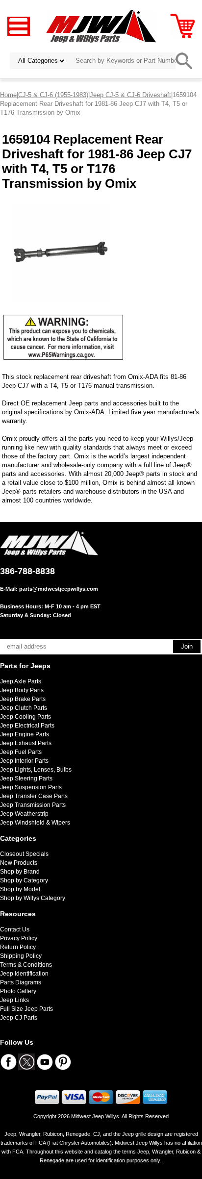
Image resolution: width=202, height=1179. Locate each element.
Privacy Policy (18, 938)
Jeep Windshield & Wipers (35, 822)
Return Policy (18, 947)
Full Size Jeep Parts (26, 1008)
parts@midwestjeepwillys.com (58, 589)
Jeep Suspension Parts (31, 787)
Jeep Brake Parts (23, 699)
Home (8, 95)
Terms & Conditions (26, 964)
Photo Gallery (18, 991)
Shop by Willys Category (32, 898)
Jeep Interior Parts (24, 760)
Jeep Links (14, 1000)
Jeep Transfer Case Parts (34, 796)
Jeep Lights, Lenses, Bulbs (36, 769)
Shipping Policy (21, 956)
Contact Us (14, 929)
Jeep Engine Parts (24, 734)
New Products (18, 862)
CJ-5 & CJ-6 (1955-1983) (53, 95)
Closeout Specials (24, 854)
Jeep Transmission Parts (33, 805)
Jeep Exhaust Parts (25, 743)
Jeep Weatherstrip (24, 813)
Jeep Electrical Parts (27, 725)
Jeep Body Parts (22, 690)
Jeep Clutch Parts (23, 707)
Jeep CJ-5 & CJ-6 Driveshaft (130, 95)
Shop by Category (24, 880)
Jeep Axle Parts (20, 681)
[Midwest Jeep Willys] (101, 25)
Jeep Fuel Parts (21, 752)
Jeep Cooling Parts (25, 716)
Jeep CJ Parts (18, 1017)
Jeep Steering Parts (26, 778)
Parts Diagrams (20, 982)
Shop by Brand (20, 871)
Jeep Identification (24, 973)
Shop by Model (20, 889)
